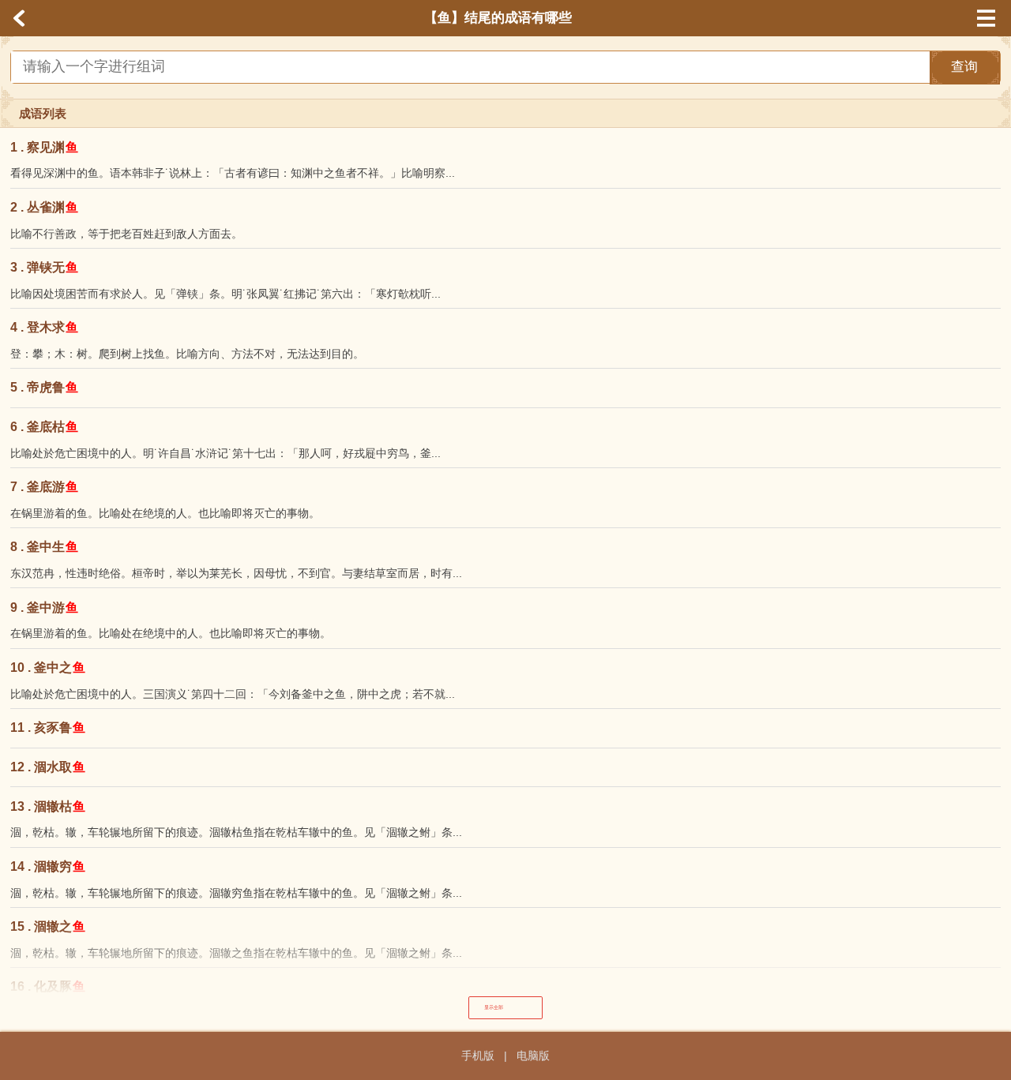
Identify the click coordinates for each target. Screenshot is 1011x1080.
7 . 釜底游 (44, 486)
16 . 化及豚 (48, 986)
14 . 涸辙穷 (48, 866)
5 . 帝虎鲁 (44, 387)
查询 (964, 66)
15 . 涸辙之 (48, 926)
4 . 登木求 (44, 327)
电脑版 (533, 1055)
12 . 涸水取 (48, 767)
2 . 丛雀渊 (44, 207)
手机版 (477, 1055)
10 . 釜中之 (48, 667)
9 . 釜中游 (44, 607)
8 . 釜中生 (44, 546)
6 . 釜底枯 (44, 426)
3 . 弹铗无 (44, 267)
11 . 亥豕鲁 (48, 727)
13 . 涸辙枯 (48, 806)
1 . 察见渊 (44, 147)
